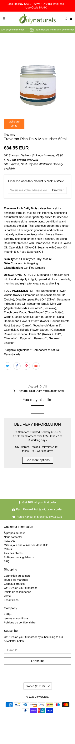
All (45, 386)
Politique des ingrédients (19, 557)
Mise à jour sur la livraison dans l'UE (26, 545)
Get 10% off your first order (20, 587)
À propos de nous (14, 532)
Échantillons (11, 599)
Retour (8, 549)
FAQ (6, 561)
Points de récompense (17, 591)
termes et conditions (16, 618)
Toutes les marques (16, 579)
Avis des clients (13, 553)
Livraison (9, 541)
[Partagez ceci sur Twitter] (7, 366)
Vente (7, 595)
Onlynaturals (41, 696)
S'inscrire (37, 661)
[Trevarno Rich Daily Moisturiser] (37, 73)
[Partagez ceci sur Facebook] (17, 366)
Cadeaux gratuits (14, 583)
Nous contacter (13, 536)
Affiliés (8, 614)
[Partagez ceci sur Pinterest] (26, 366)
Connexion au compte (17, 575)
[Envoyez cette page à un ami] (36, 366)
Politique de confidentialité (20, 622)
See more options (38, 460)
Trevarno (9, 134)
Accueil (33, 386)
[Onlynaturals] (37, 19)
